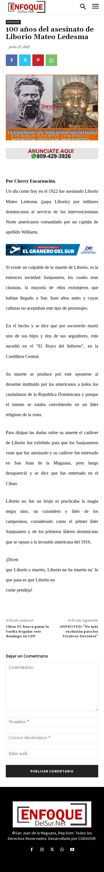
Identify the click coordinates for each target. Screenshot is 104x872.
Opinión (13, 22)
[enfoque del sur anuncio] (52, 153)
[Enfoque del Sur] (27, 7)
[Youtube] (72, 849)
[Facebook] (11, 60)
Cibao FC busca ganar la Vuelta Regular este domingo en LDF (27, 631)
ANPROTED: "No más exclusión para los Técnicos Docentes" (79, 631)
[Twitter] (25, 60)
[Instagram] (41, 849)
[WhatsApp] (51, 60)
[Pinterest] (38, 60)
